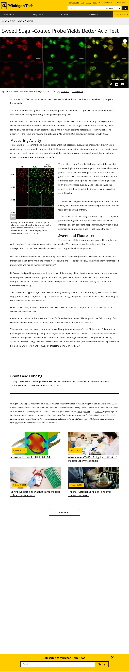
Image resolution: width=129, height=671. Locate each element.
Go (125, 8)
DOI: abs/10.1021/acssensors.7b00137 (89, 133)
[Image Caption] (125, 41)
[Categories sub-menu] (43, 14)
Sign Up (101, 664)
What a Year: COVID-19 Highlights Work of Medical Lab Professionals (92, 455)
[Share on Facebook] (105, 84)
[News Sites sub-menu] (14, 14)
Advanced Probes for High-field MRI (30, 454)
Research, (65, 91)
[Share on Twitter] (111, 84)
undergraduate (84, 411)
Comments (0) (77, 91)
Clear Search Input (102, 8)
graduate (99, 411)
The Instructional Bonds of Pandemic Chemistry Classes (89, 490)
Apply (88, 3)
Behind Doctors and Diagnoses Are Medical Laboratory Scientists (35, 490)
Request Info (74, 3)
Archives (64, 14)
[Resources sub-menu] (98, 14)
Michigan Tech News (17, 21)
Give (95, 3)
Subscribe (121, 14)
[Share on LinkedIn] (117, 84)
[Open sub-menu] (114, 3)
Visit (82, 3)
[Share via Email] (122, 84)
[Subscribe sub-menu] (127, 14)
